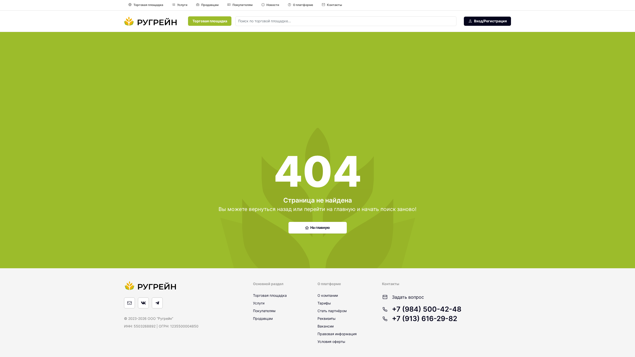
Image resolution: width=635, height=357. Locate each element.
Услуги (182, 5)
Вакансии (326, 326)
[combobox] (345, 21)
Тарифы (324, 303)
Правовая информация (337, 334)
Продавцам (210, 5)
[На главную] (150, 21)
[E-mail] (129, 303)
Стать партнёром (332, 311)
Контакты (334, 5)
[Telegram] (157, 303)
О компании (328, 295)
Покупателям (242, 5)
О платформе (303, 5)
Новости (272, 5)
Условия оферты (331, 341)
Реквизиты (327, 318)
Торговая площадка (148, 5)
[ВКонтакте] (143, 303)
